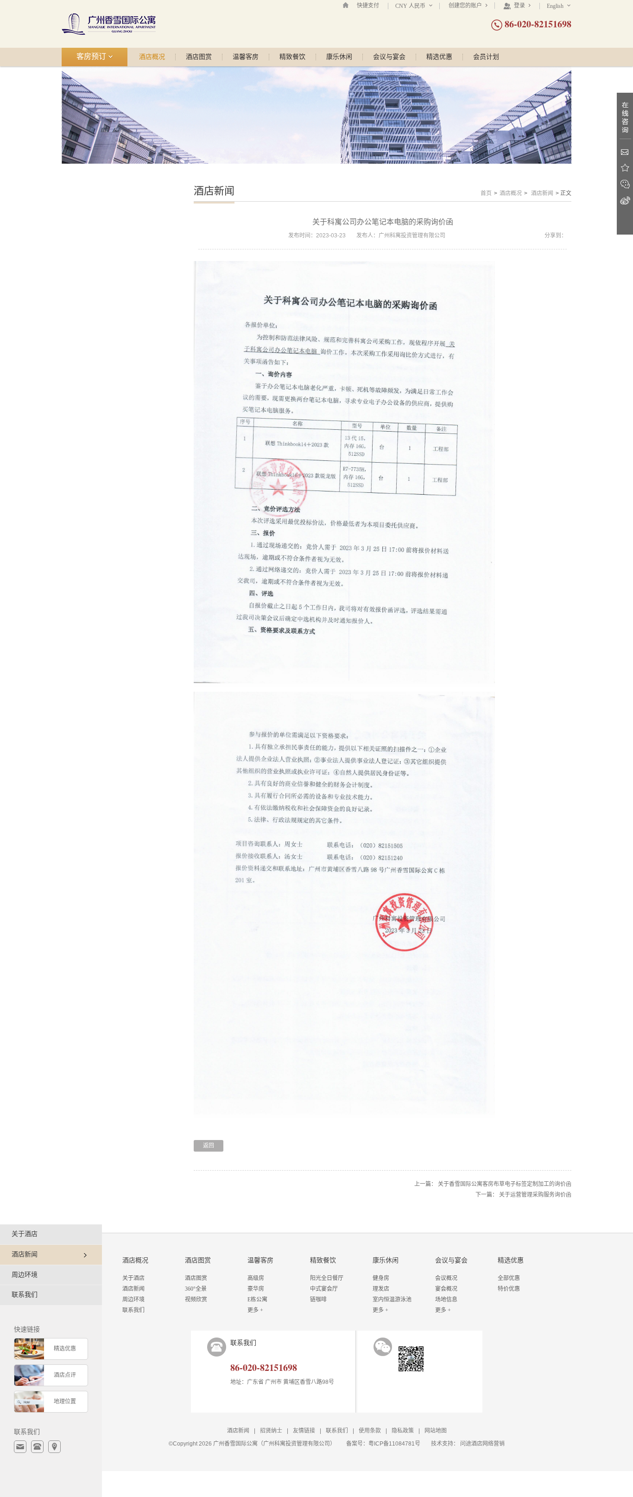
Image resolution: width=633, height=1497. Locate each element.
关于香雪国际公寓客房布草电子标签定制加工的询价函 (504, 1184)
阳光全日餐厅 (326, 1278)
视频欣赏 (196, 1299)
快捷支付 (368, 5)
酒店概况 (152, 57)
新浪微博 (625, 200)
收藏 (625, 168)
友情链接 (304, 1430)
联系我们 (25, 1294)
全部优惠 (509, 1278)
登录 (519, 5)
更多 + (255, 1310)
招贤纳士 (271, 1430)
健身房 (381, 1278)
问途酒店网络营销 (482, 1443)
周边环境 (25, 1274)
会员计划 (486, 57)
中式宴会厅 (324, 1289)
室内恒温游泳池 (392, 1299)
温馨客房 (246, 57)
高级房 (255, 1278)
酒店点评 (65, 1375)
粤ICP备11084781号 (394, 1443)
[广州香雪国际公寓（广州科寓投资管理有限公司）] (109, 23)
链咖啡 (318, 1299)
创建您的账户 (466, 5)
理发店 (381, 1289)
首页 (486, 193)
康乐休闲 (339, 57)
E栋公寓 (257, 1299)
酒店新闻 (542, 193)
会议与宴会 (389, 57)
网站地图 (435, 1430)
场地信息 (446, 1299)
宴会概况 (446, 1289)
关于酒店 (25, 1233)
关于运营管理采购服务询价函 (535, 1194)
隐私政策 (403, 1430)
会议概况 (446, 1278)
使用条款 (370, 1430)
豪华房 (255, 1289)
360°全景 (196, 1289)
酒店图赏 (199, 57)
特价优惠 (509, 1289)
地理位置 (65, 1401)
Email (625, 152)
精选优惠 (439, 57)
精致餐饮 (292, 57)
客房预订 (92, 56)
